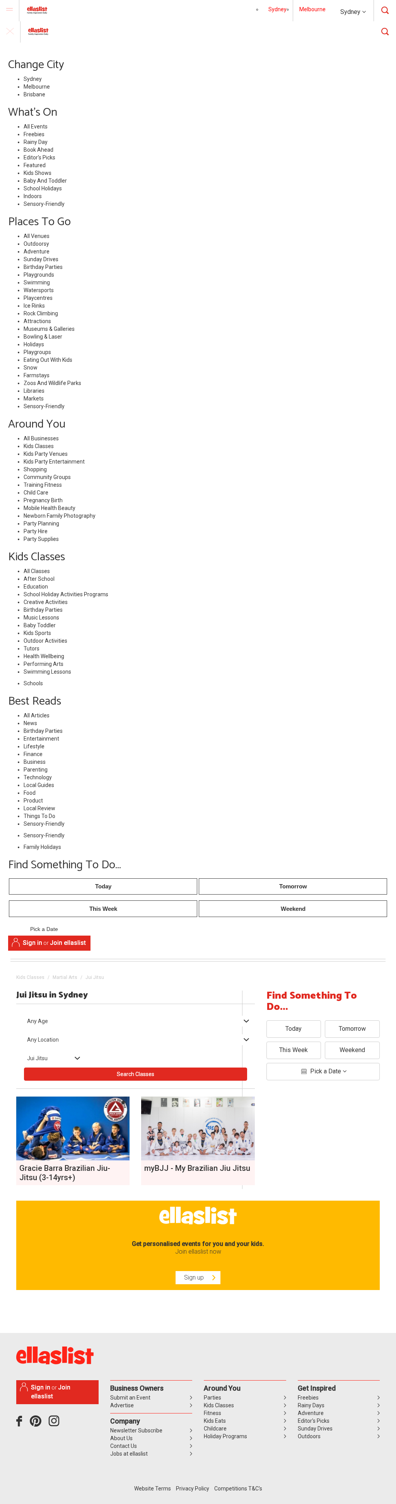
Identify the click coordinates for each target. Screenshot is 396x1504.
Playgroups (37, 352)
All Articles (37, 715)
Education (36, 586)
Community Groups (47, 477)
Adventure (37, 251)
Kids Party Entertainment (54, 462)
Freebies (34, 134)
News (30, 723)
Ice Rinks (34, 306)
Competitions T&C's (238, 1488)
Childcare (215, 1428)
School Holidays (43, 188)
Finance (33, 754)
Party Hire (36, 531)
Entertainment (41, 739)
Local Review (39, 808)
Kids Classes (39, 446)
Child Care (36, 492)
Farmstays (37, 375)
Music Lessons (41, 617)
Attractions (37, 321)
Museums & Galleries (49, 329)
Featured (35, 165)
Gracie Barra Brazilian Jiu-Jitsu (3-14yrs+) (64, 1173)
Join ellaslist (68, 942)
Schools (33, 683)
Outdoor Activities (45, 641)
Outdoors (309, 1436)
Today (103, 886)
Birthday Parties (43, 267)
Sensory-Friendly (44, 204)
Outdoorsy (36, 244)
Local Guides (39, 785)
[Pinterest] (38, 1424)
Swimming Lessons (47, 672)
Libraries (34, 391)
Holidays (34, 344)
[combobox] (135, 1021)
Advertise (122, 1405)
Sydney (351, 11)
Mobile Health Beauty (49, 508)
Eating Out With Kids (48, 360)
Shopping (35, 469)
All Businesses (41, 438)
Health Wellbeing (44, 656)
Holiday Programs (225, 1436)
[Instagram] (55, 1424)
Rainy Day (36, 142)
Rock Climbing (41, 313)
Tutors (31, 648)
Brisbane (34, 94)
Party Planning (41, 523)
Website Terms (152, 1488)
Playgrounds (39, 275)
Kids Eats (215, 1421)
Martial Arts (65, 977)
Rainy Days (311, 1405)
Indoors (33, 196)
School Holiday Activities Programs (66, 594)
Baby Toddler (40, 625)
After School (39, 579)
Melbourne (312, 9)
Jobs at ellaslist (129, 1454)
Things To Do (39, 816)
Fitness (212, 1413)
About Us (121, 1438)
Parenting (36, 770)
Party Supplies (41, 539)
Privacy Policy (192, 1488)
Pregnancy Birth (43, 500)
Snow (31, 367)
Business (35, 762)
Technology (38, 777)
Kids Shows (37, 173)
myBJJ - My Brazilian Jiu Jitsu (197, 1168)
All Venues (37, 236)
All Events (36, 126)
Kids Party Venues (46, 454)
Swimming (37, 282)
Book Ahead (38, 150)
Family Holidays (42, 847)
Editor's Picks (39, 157)
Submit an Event (130, 1397)
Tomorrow (293, 886)
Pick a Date (44, 929)
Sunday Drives (41, 259)
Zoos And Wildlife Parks (52, 383)
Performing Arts (43, 664)
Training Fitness (43, 485)
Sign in (32, 942)
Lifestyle (34, 746)
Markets (34, 398)
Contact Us (123, 1446)
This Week (103, 908)
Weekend (293, 908)
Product (33, 800)
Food (30, 793)
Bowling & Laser (43, 337)
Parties (212, 1397)
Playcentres (38, 298)
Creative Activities (46, 602)
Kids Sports (37, 633)
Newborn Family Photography (60, 516)
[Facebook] (21, 1424)
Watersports (39, 290)
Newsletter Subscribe (136, 1430)
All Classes (37, 571)
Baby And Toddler (45, 181)
